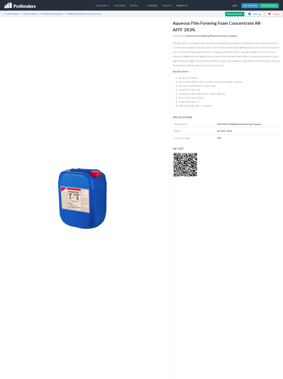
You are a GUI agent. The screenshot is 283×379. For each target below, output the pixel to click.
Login (234, 5)
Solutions (101, 5)
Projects (167, 5)
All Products (13, 14)
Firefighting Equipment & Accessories (84, 14)
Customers (119, 5)
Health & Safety (30, 14)
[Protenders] (20, 4)
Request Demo (269, 6)
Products (182, 5)
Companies (152, 5)
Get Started (250, 6)
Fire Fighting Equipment (52, 14)
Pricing (134, 5)
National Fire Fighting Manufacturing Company (211, 35)
